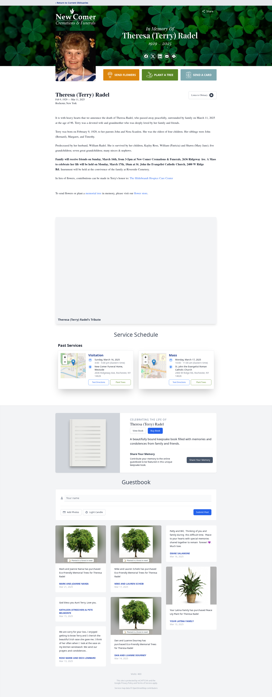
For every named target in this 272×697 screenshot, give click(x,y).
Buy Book (155, 430)
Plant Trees (120, 382)
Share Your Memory (199, 459)
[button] (73, 362)
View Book (138, 430)
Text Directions (98, 382)
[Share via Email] (167, 56)
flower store (140, 193)
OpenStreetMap (139, 688)
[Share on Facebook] (146, 56)
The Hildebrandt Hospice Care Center (151, 178)
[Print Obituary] (174, 56)
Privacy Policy (127, 683)
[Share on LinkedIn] (160, 56)
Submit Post (202, 512)
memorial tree (93, 193)
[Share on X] (153, 56)
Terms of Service (144, 683)
